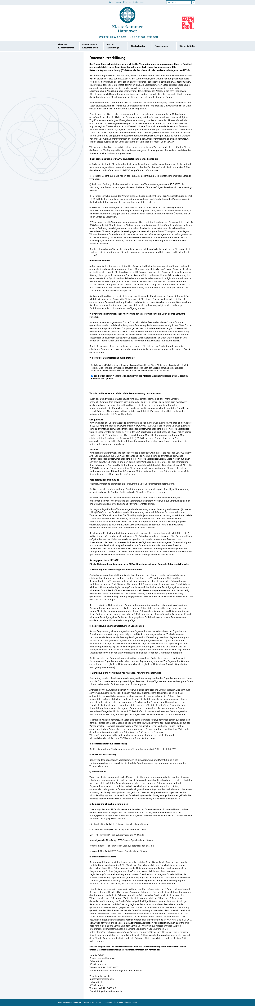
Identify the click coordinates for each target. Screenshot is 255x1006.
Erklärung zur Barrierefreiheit (125, 1002)
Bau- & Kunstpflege (113, 46)
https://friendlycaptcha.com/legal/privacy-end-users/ (122, 931)
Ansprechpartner (115, 2)
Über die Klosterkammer (66, 46)
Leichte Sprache (139, 2)
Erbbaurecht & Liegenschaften (90, 46)
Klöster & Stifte (187, 45)
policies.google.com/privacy (110, 444)
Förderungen (161, 45)
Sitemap (127, 2)
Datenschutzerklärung (92, 1002)
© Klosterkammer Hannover (69, 1002)
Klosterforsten (138, 45)
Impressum (107, 1002)
